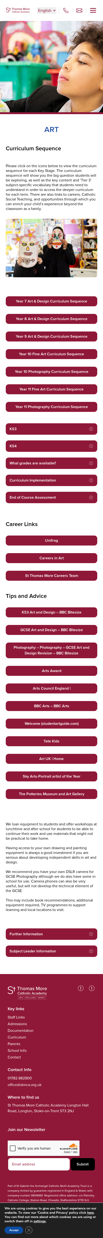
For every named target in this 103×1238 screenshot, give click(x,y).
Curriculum (17, 1037)
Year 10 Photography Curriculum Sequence (51, 371)
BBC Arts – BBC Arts (51, 706)
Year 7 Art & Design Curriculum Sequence (51, 301)
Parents (14, 1044)
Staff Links (16, 1017)
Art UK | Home (51, 758)
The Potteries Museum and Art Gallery (51, 794)
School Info (17, 1050)
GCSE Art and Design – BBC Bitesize (51, 630)
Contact (14, 1057)
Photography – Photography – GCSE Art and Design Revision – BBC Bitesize (51, 650)
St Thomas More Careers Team (51, 575)
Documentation (21, 1030)
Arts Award (51, 670)
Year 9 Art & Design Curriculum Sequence (51, 336)
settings (40, 1221)
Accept (13, 1230)
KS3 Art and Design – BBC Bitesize (51, 612)
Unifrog (51, 540)
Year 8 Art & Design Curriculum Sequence (51, 319)
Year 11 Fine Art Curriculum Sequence (51, 389)
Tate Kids (51, 741)
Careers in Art (52, 558)
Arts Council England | (51, 688)
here (90, 1212)
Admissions (17, 1024)
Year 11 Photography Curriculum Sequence (51, 406)
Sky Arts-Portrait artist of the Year (51, 776)
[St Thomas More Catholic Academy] (18, 10)
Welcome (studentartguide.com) (52, 723)
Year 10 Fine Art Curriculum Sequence (51, 354)
